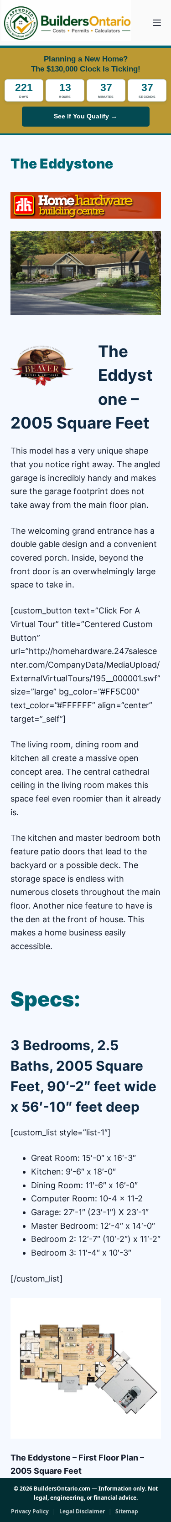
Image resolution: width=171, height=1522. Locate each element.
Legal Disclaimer (82, 1511)
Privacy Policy (30, 1511)
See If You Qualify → (85, 116)
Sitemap (126, 1511)
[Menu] (157, 23)
